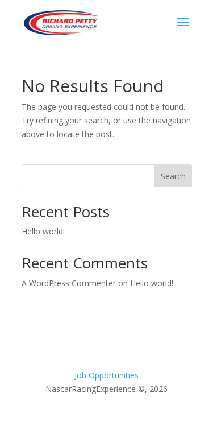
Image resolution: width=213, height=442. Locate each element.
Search (173, 176)
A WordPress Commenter (69, 283)
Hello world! (43, 231)
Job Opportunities (106, 375)
